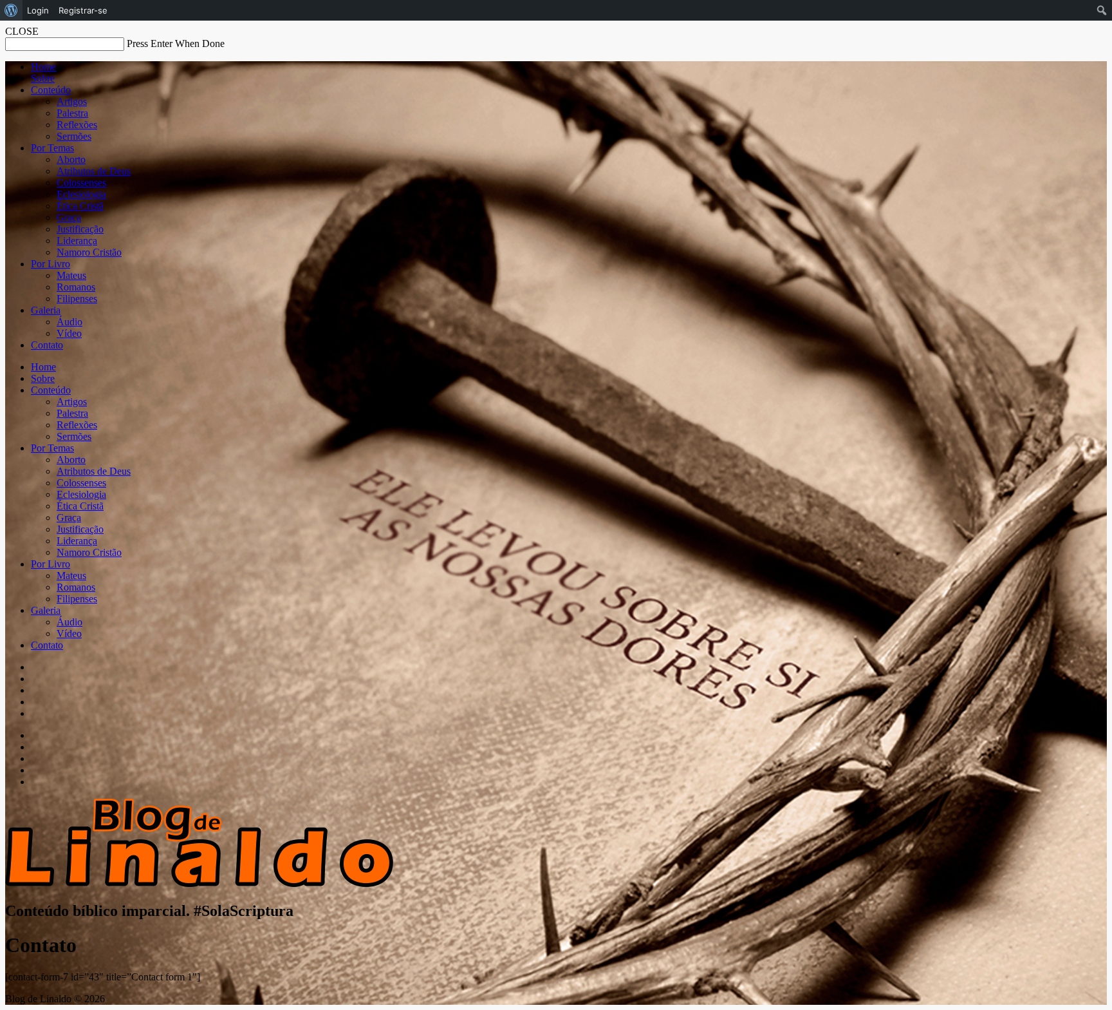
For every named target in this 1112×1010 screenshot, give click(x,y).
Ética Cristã (80, 205)
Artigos (72, 101)
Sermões (74, 136)
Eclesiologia (81, 194)
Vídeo (69, 333)
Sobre (43, 78)
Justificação (80, 229)
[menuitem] (11, 10)
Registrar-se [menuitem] (83, 10)
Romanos (76, 286)
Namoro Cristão (89, 252)
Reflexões (77, 124)
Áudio (69, 321)
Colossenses (81, 182)
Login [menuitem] (38, 10)
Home (43, 66)
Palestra (72, 113)
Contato (47, 344)
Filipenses (77, 298)
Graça (69, 217)
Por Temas (52, 147)
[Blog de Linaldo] (199, 883)
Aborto (71, 159)
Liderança (77, 240)
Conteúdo (51, 89)
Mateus (71, 275)
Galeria (45, 310)
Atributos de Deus (94, 171)
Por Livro (50, 263)
